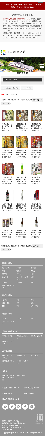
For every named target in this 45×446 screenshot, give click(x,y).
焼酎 (32, 282)
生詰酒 (4, 282)
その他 (18, 274)
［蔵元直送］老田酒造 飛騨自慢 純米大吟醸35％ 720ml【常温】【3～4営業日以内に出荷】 (36, 209)
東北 (17, 300)
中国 (17, 306)
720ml (18, 318)
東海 (17, 303)
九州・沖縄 (34, 306)
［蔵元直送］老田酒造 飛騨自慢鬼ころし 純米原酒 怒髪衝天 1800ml (36, 155)
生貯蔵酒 (19, 282)
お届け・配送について (10, 388)
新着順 (23, 100)
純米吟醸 (33, 268)
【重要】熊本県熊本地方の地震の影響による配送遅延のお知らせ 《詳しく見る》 (22, 5)
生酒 (32, 277)
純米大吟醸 (5, 268)
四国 (3, 306)
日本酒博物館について (10, 399)
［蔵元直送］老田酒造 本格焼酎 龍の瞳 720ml (21, 207)
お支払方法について (31, 388)
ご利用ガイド (7, 393)
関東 (32, 300)
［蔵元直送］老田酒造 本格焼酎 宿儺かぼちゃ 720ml (7, 207)
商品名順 (29, 100)
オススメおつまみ (8, 336)
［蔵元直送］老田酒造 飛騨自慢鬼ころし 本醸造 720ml (21, 154)
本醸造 (33, 271)
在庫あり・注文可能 (12, 88)
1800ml (4, 318)
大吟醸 (18, 268)
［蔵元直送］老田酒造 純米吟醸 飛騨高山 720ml (36, 127)
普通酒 (4, 274)
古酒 (32, 274)
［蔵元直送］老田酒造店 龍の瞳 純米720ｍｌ (36, 233)
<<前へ (4, 103)
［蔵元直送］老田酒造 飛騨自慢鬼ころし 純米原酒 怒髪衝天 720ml (7, 181)
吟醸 (3, 271)
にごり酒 (5, 277)
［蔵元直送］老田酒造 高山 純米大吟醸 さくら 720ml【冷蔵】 (36, 181)
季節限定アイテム (22, 356)
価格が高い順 (15, 100)
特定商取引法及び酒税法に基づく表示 (8, 378)
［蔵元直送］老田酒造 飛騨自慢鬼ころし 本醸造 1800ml (7, 154)
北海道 (4, 300)
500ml (33, 318)
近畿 (32, 303)
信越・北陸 (5, 303)
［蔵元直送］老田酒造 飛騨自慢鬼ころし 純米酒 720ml (21, 180)
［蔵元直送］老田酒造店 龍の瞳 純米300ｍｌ (21, 233)
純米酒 (18, 271)
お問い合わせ (29, 393)
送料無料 (28, 88)
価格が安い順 (5, 100)
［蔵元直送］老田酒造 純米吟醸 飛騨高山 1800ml (21, 127)
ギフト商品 (34, 356)
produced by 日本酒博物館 (22, 69)
